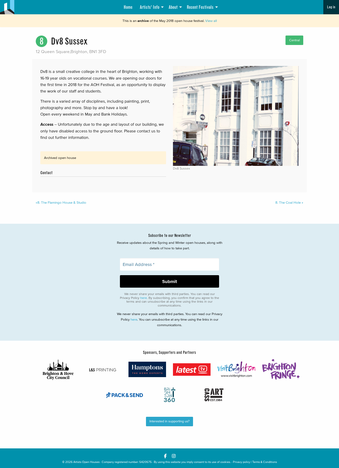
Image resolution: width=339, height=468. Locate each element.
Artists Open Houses (86, 462)
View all (211, 21)
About (173, 7)
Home (128, 7)
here (143, 298)
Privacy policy (241, 462)
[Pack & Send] (125, 395)
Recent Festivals (200, 7)
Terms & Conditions (264, 462)
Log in (331, 7)
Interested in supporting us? (169, 421)
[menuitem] (128, 7)
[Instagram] (173, 456)
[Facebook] (165, 456)
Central (294, 40)
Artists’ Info (149, 7)
